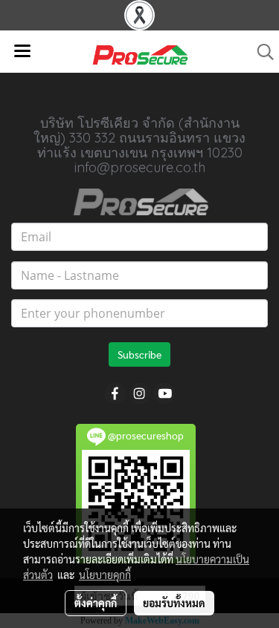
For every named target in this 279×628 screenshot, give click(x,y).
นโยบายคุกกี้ (105, 574)
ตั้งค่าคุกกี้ (95, 602)
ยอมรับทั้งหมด (174, 602)
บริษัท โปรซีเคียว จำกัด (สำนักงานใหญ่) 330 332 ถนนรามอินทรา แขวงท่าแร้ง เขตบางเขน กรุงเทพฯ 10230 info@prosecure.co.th (139, 145)
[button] (260, 52)
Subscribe (139, 354)
